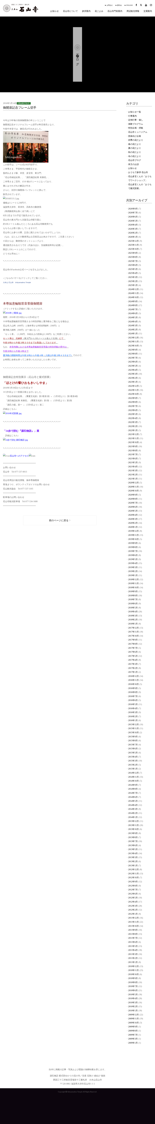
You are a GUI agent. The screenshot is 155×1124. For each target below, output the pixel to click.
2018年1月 (133, 624)
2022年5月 (133, 414)
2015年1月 (133, 769)
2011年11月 (133, 922)
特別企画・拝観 (135, 128)
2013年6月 (133, 845)
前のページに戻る (58, 520)
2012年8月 (133, 886)
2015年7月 (133, 745)
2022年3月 (133, 422)
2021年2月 (133, 475)
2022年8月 (133, 402)
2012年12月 (133, 869)
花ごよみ (99, 11)
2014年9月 (133, 785)
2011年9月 (133, 930)
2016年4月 (133, 708)
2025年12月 (133, 241)
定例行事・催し (135, 120)
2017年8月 (133, 644)
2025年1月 (133, 285)
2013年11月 (133, 825)
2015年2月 (133, 765)
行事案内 (132, 116)
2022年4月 (133, 418)
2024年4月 (133, 321)
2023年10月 (133, 346)
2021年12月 (133, 434)
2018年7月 (133, 599)
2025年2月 (133, 281)
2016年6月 (133, 700)
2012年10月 (133, 877)
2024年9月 (133, 301)
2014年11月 (133, 777)
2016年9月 (133, 688)
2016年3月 (133, 712)
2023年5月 (133, 366)
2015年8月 (133, 740)
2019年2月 (133, 571)
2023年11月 (133, 341)
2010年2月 (133, 1006)
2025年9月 (133, 253)
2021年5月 (133, 462)
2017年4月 (133, 660)
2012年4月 (133, 902)
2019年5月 (133, 559)
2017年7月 (133, 648)
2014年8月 (133, 789)
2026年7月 (133, 213)
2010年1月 (133, 1010)
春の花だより (134, 144)
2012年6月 (133, 894)
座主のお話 (133, 164)
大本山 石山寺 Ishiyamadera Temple (17, 282)
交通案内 (147, 11)
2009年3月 (133, 1039)
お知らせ (54, 11)
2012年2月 (133, 910)
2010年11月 (133, 970)
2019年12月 (133, 531)
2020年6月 (133, 507)
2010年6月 (133, 990)
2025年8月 (133, 257)
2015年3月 (133, 761)
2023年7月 (133, 358)
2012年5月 (133, 898)
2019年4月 (133, 563)
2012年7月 (133, 890)
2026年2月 (133, 233)
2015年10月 (133, 732)
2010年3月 (133, 1002)
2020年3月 (133, 519)
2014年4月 (133, 805)
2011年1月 (133, 962)
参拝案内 (86, 11)
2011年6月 (133, 942)
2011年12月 (133, 918)
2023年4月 (133, 370)
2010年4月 (133, 998)
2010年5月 (133, 994)
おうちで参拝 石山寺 (138, 172)
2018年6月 (133, 603)
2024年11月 (133, 293)
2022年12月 (133, 386)
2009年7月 (133, 1035)
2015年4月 (133, 757)
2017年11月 (133, 632)
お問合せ (110, 5)
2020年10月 (133, 491)
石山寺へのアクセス (19, 456)
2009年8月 (133, 1031)
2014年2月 (133, 813)
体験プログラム (135, 124)
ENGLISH (129, 5)
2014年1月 (133, 817)
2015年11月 (133, 728)
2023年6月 (133, 362)
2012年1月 (133, 914)
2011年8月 (133, 934)
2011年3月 (133, 954)
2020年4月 (133, 515)
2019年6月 (133, 555)
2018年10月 (133, 587)
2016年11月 (133, 680)
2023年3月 (133, 374)
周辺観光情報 (133, 11)
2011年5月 (133, 946)
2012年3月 (133, 906)
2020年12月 (133, 483)
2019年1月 (133, 575)
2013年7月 (133, 841)
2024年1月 (133, 333)
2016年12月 (133, 676)
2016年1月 (133, 720)
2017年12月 (133, 628)
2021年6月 (133, 458)
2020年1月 (133, 527)
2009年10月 (133, 1023)
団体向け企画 (134, 136)
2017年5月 (133, 656)
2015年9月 (133, 736)
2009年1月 (133, 1043)
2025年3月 (133, 277)
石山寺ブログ (134, 160)
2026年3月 (133, 229)
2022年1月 (133, 430)
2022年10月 (133, 394)
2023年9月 (133, 350)
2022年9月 (133, 398)
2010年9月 (133, 978)
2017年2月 (133, 668)
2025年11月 (133, 245)
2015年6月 (133, 748)
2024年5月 (133, 317)
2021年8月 (133, 450)
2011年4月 (133, 950)
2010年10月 (133, 974)
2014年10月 (133, 781)
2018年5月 (133, 608)
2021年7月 (133, 454)
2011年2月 (133, 958)
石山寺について (70, 11)
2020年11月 (133, 487)
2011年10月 (133, 926)
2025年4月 (133, 273)
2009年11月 (133, 1018)
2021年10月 (133, 442)
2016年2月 (133, 716)
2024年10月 (133, 297)
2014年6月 (133, 797)
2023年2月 (133, 378)
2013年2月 (133, 861)
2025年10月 (133, 249)
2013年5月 (133, 849)
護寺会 (119, 5)
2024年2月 (133, 330)
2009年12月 (133, 1015)
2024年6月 (133, 313)
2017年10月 (133, 636)
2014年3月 (133, 809)
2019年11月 (133, 535)
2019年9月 (133, 543)
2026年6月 (133, 217)
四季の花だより (135, 140)
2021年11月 (133, 438)
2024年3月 (133, 325)
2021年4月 (133, 466)
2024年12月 (133, 289)
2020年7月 (133, 503)
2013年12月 (133, 821)
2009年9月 (133, 1027)
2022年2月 (133, 426)
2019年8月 (133, 547)
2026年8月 (133, 209)
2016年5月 (133, 704)
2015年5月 (133, 753)
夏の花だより (134, 148)
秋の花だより (134, 152)
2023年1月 (133, 382)
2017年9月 (133, 640)
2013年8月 (133, 837)
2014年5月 (133, 801)
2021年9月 (133, 446)
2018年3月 (133, 616)
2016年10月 (133, 684)
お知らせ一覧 (134, 112)
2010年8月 (133, 982)
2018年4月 (133, 611)
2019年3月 (133, 567)
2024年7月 (133, 309)
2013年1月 (133, 865)
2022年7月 (133, 406)
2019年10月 (133, 539)
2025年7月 (133, 261)
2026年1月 (133, 237)
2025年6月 (133, 265)
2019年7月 (133, 551)
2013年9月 (133, 833)
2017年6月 (133, 652)
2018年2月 (133, 620)
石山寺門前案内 (114, 11)
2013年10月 (133, 829)
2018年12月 (133, 579)
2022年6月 (133, 410)
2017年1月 (133, 672)
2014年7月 (133, 793)
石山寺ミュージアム (137, 132)
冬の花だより (134, 156)
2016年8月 (133, 692)
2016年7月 (133, 696)
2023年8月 (133, 354)
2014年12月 (133, 773)
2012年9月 (133, 882)
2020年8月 (133, 499)
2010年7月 (133, 986)
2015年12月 (133, 724)
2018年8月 (133, 595)
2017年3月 (133, 664)
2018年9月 (133, 591)
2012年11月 (133, 873)
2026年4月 (133, 225)
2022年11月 (133, 390)
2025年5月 (133, 269)
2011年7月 (133, 938)
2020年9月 (133, 495)
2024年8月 (133, 305)
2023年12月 (133, 338)
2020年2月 (133, 523)
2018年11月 (133, 583)
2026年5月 (133, 221)
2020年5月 (133, 511)
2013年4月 (133, 853)
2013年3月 (133, 857)
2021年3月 (133, 470)
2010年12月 (133, 966)
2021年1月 (133, 479)
